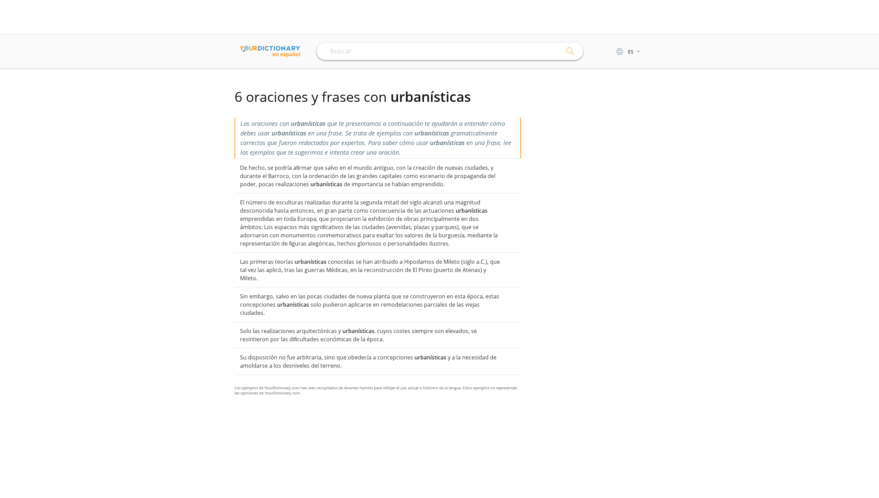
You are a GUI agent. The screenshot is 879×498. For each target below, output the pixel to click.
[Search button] (570, 51)
